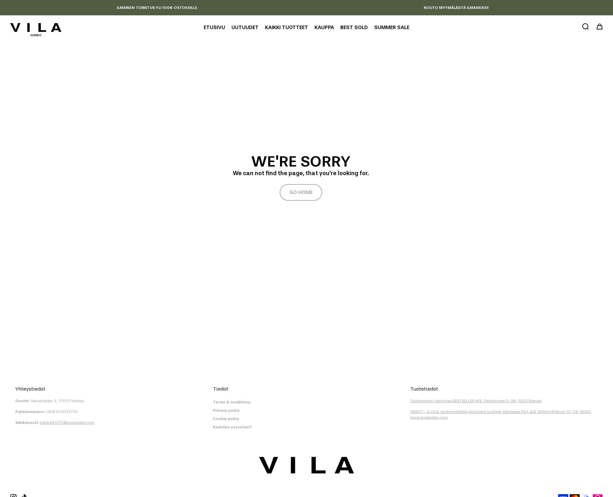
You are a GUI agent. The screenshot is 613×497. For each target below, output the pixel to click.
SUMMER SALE (391, 27)
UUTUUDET (245, 27)
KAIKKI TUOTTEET (286, 27)
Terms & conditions (232, 402)
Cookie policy (226, 418)
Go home (301, 192)
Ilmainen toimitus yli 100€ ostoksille (157, 7)
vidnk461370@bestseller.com (67, 422)
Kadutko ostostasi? (232, 427)
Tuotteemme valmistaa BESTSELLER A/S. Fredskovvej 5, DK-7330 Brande (475, 401)
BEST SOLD (354, 27)
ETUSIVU (214, 27)
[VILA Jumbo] (35, 27)
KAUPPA (324, 27)
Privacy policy (226, 410)
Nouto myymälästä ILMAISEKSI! (456, 7)
